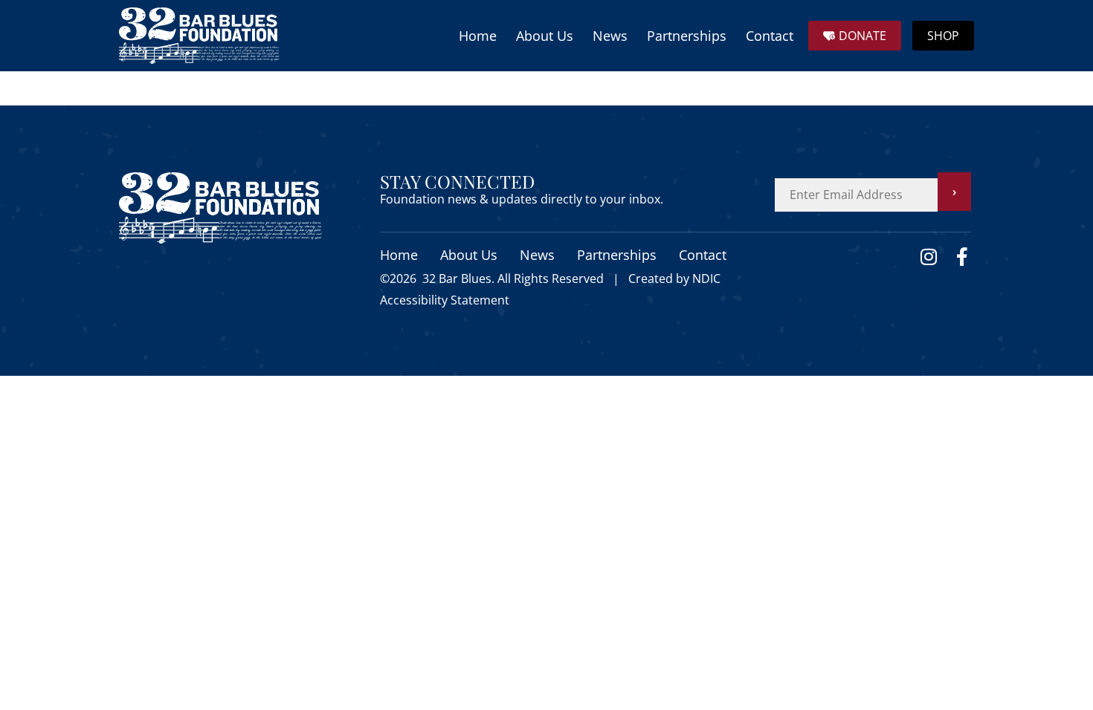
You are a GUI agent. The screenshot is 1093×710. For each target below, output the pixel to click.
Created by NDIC (674, 278)
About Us (544, 36)
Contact (769, 36)
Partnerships (686, 36)
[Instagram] (928, 256)
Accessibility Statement (444, 300)
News (610, 36)
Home (478, 36)
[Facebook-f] (961, 256)
